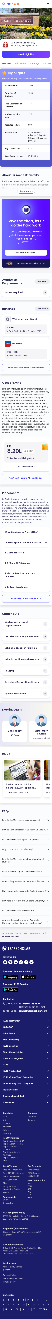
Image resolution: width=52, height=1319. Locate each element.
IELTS (5, 1200)
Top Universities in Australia (11, 1153)
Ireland (6, 1130)
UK (4, 1120)
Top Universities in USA (13, 1141)
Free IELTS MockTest (12, 1169)
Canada (6, 1123)
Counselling (8, 1203)
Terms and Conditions (13, 1278)
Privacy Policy (9, 1275)
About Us (31, 1116)
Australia (7, 1126)
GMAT (30, 1197)
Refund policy (9, 1282)
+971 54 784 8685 (26, 1253)
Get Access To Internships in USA (26, 598)
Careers (31, 1120)
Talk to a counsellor (12, 1176)
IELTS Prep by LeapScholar (33, 1174)
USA (5, 1116)
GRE (29, 1194)
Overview (6, 63)
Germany (7, 1133)
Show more (41, 281)
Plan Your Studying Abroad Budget (26, 478)
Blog (5, 1183)
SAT (29, 1189)
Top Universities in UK (13, 1144)
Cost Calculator (10, 1179)
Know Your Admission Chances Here (26, 367)
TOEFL (30, 1186)
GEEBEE (6, 1270)
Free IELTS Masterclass (13, 1173)
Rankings (34, 63)
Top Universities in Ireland (11, 1159)
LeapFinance (33, 1169)
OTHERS (43, 1309)
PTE (29, 1192)
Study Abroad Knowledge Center (11, 1187)
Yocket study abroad (12, 1267)
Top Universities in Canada (11, 1147)
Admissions (20, 63)
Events (6, 1192)
